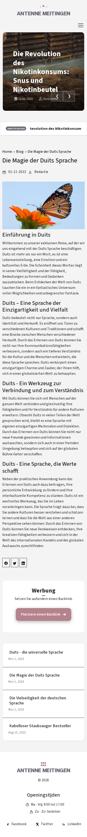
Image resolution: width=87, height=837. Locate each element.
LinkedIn (74, 824)
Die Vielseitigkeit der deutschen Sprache (37, 701)
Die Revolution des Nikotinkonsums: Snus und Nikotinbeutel (41, 71)
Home (7, 151)
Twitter (47, 824)
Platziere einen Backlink (40, 614)
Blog (20, 151)
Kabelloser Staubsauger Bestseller (40, 726)
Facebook (18, 824)
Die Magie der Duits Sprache (49, 151)
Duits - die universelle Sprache (36, 652)
